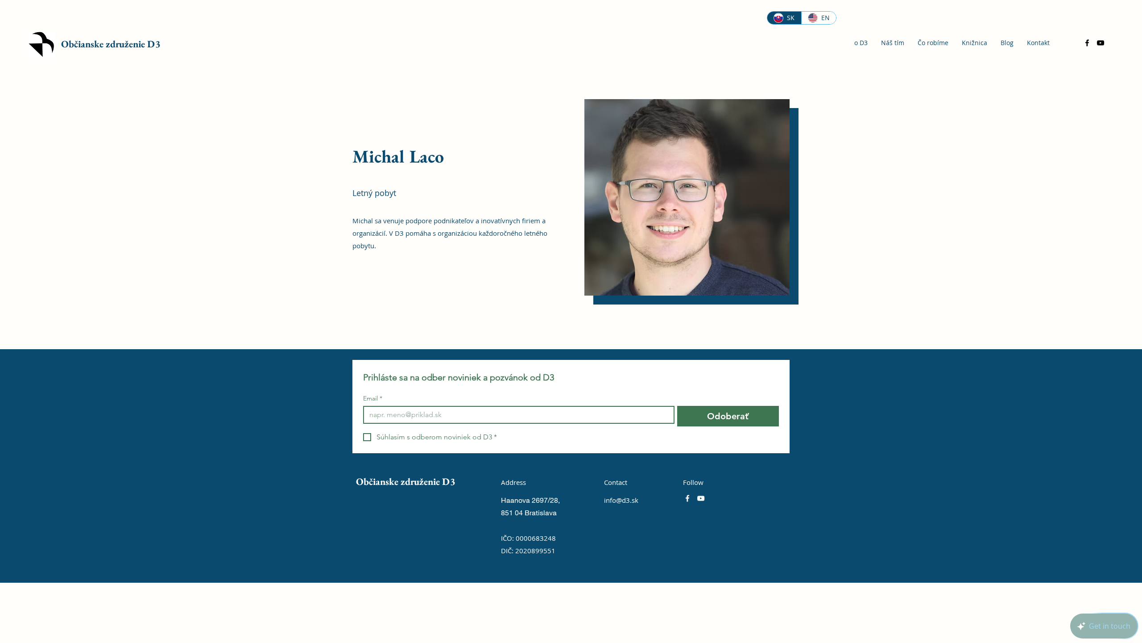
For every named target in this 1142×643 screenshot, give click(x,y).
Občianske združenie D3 (111, 44)
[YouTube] (1100, 42)
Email (372, 398)
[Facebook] (1087, 42)
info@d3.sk (621, 500)
